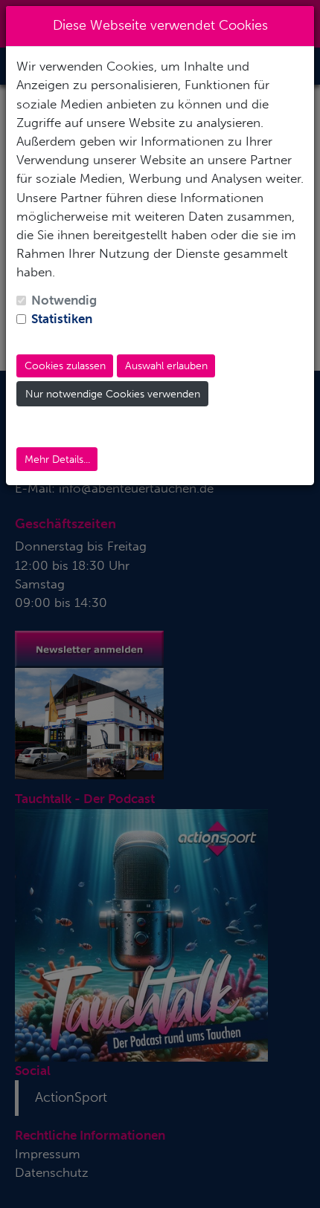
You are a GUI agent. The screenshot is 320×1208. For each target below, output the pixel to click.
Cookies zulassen (65, 366)
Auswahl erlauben (166, 366)
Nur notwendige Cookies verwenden (112, 394)
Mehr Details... (57, 459)
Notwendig (64, 300)
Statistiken (61, 318)
